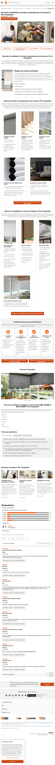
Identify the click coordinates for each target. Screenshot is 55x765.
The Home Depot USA (35, 726)
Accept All (12, 761)
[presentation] (2, 386)
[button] (1, 2)
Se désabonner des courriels (6, 728)
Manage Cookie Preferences (12, 757)
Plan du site (15, 728)
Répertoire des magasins (6, 8)
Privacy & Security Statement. (15, 755)
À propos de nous (6, 712)
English (50, 8)
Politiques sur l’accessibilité (45, 726)
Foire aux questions (47, 48)
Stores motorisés (33, 48)
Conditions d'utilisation (5, 726)
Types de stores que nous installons (20, 48)
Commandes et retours (7, 702)
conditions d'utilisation (43, 722)
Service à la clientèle (32, 692)
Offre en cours (7, 48)
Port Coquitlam (28, 8)
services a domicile (37, 8)
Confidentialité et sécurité (15, 726)
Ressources (4, 709)
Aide (3, 705)
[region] (12, 752)
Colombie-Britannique (18, 8)
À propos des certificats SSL (42, 734)
